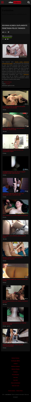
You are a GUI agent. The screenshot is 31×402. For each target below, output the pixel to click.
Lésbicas (15, 363)
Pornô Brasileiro (15, 374)
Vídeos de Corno (15, 385)
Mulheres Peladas (15, 369)
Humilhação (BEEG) (15, 360)
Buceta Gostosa (11, 390)
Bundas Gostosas (15, 358)
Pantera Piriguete (8, 82)
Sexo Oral (15, 380)
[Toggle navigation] (2, 2)
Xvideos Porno (19, 390)
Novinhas (8, 83)
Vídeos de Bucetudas (15, 383)
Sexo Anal (15, 377)
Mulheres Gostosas (15, 366)
